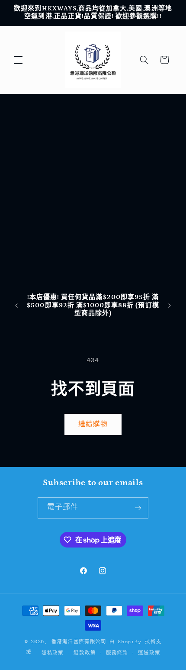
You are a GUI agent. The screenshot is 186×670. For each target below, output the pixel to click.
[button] (18, 60)
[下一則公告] (169, 305)
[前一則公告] (16, 305)
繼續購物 (93, 424)
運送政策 (149, 653)
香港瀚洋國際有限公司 (78, 641)
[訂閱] (138, 508)
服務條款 (117, 653)
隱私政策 (53, 653)
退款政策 (85, 653)
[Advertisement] (93, 191)
